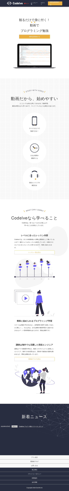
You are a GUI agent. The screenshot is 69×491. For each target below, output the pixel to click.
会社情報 (34, 482)
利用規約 (34, 478)
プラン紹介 (34, 457)
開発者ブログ (34, 461)
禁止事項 (34, 470)
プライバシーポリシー (34, 474)
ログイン (43, 3)
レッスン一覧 (34, 3)
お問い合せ (34, 466)
